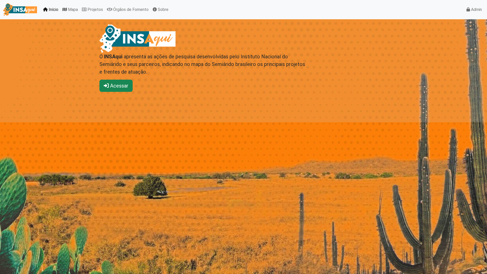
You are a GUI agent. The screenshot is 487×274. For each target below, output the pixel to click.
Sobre (162, 9)
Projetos (94, 9)
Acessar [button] (118, 86)
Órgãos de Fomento (130, 9)
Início (53, 9)
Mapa (72, 9)
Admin (476, 9)
